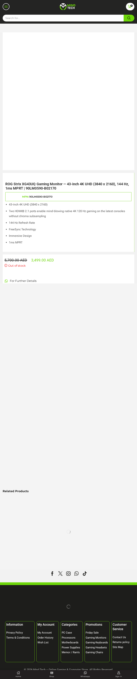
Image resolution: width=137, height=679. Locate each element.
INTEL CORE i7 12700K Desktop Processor (21, 545)
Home (8, 28)
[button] (6, 6)
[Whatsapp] (76, 573)
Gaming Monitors (66, 28)
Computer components (33, 28)
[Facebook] (52, 573)
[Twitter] (60, 573)
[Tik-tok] (84, 573)
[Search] (129, 18)
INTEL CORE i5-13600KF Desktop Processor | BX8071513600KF (111, 545)
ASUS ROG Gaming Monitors (102, 28)
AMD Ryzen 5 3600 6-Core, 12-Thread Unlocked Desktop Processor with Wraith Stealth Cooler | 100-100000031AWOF (65, 547)
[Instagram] (68, 573)
